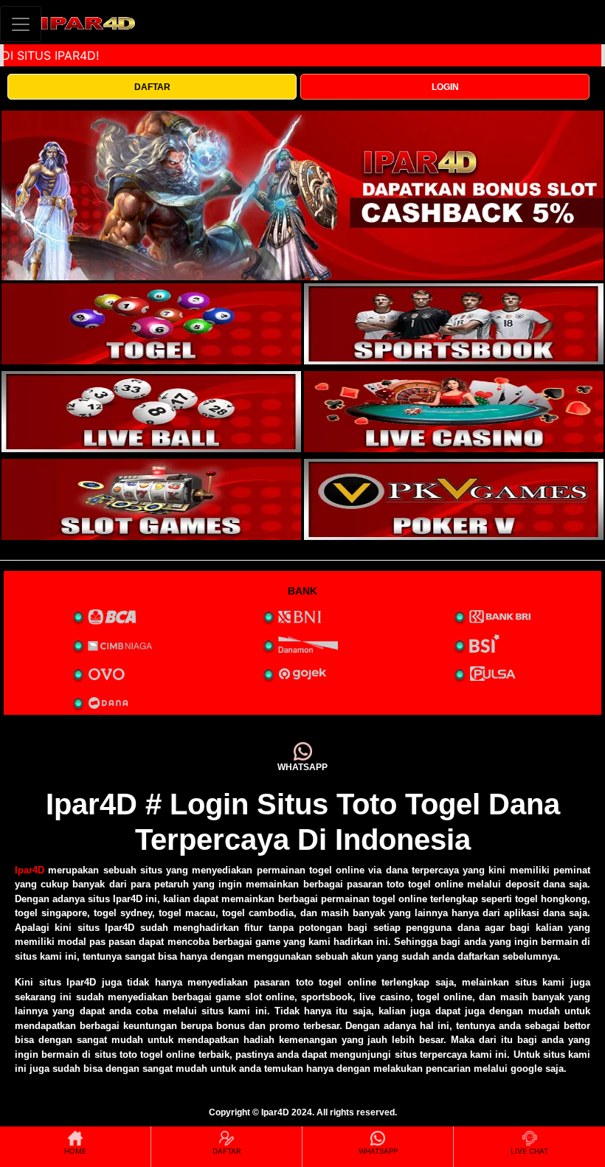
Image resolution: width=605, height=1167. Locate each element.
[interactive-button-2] (454, 323)
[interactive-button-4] (454, 411)
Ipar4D (29, 870)
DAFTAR (152, 87)
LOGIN (445, 87)
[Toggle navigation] (20, 24)
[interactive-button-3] (151, 411)
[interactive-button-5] (151, 499)
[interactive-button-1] (151, 323)
